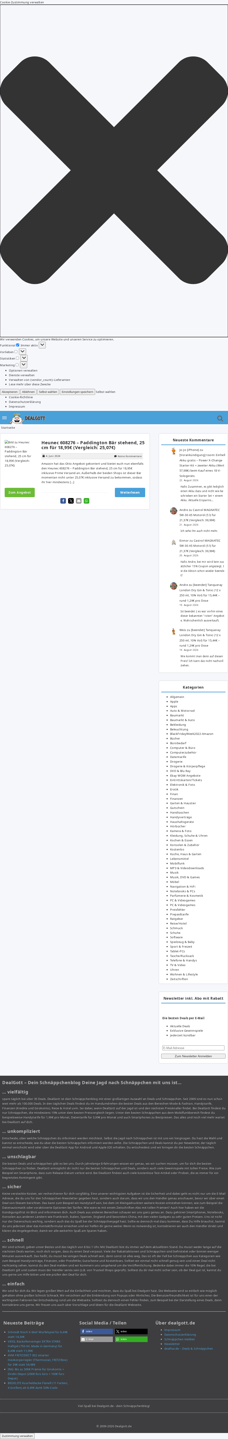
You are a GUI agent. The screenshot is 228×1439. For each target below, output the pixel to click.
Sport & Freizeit (181, 947)
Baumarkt (177, 715)
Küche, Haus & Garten (186, 854)
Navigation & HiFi (182, 886)
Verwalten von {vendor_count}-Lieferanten (39, 380)
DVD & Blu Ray (180, 771)
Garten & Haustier (183, 803)
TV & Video (178, 965)
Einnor (184, 541)
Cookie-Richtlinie (21, 397)
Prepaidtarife (179, 914)
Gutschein (177, 808)
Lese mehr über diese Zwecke (30, 384)
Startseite (8, 428)
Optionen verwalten (23, 370)
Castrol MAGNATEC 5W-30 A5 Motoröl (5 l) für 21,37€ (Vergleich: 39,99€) (199, 515)
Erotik (174, 789)
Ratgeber (176, 919)
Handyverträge (181, 817)
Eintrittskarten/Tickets (186, 780)
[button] (114, 171)
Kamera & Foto (181, 831)
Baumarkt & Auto (182, 720)
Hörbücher (178, 826)
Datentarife (178, 757)
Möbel (174, 882)
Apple (174, 701)
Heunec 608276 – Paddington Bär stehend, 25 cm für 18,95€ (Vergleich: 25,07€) (93, 445)
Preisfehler (177, 910)
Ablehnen (28, 392)
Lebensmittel (179, 859)
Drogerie (176, 762)
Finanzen (176, 799)
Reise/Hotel (178, 923)
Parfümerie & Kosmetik (186, 896)
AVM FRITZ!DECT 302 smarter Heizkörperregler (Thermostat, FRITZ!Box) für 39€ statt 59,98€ (37, 1360)
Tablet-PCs (177, 951)
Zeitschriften (179, 979)
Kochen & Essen (181, 840)
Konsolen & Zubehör (185, 845)
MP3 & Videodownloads (187, 868)
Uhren (174, 970)
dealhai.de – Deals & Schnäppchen (188, 1349)
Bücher (175, 738)
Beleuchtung (179, 729)
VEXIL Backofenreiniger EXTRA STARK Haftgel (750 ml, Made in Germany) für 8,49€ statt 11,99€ (35, 1346)
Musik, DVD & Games (185, 877)
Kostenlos (177, 849)
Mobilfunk (177, 863)
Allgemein (177, 697)
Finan (174, 794)
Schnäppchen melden (179, 1339)
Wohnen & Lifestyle (184, 974)
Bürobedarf (178, 743)
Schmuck (176, 928)
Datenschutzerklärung (25, 402)
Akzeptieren (10, 392)
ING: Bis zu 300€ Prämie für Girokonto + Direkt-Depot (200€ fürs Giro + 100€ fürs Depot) (36, 1374)
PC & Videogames (182, 900)
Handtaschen (179, 812)
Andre (183, 510)
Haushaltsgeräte (182, 822)
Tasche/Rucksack (182, 956)
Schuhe (175, 933)
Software (176, 937)
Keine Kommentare (130, 456)
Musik (174, 872)
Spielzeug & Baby (182, 942)
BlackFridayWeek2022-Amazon (192, 734)
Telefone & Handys (183, 960)
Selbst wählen (48, 392)
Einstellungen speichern (77, 392)
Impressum (17, 406)
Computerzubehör (183, 752)
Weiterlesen (130, 492)
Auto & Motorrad (182, 711)
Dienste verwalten (22, 375)
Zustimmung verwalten (17, 1436)
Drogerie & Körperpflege (187, 766)
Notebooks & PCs (182, 891)
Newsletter (172, 1344)
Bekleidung (178, 725)
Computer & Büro (182, 748)
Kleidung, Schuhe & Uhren (189, 836)
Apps (173, 706)
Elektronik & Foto (182, 785)
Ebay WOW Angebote (185, 776)
